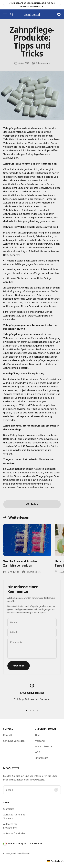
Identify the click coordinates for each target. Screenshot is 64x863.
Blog (37, 735)
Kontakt (7, 735)
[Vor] (60, 5)
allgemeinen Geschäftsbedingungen (34, 609)
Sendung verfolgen (14, 740)
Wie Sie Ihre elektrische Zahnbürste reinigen (20, 563)
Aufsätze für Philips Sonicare (14, 816)
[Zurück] (3, 5)
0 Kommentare (43, 63)
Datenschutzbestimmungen (20, 612)
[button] (55, 861)
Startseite (8, 808)
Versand (40, 740)
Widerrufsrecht (43, 746)
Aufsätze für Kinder (14, 833)
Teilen (34, 504)
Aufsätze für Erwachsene (10, 825)
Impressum (41, 757)
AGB (37, 752)
